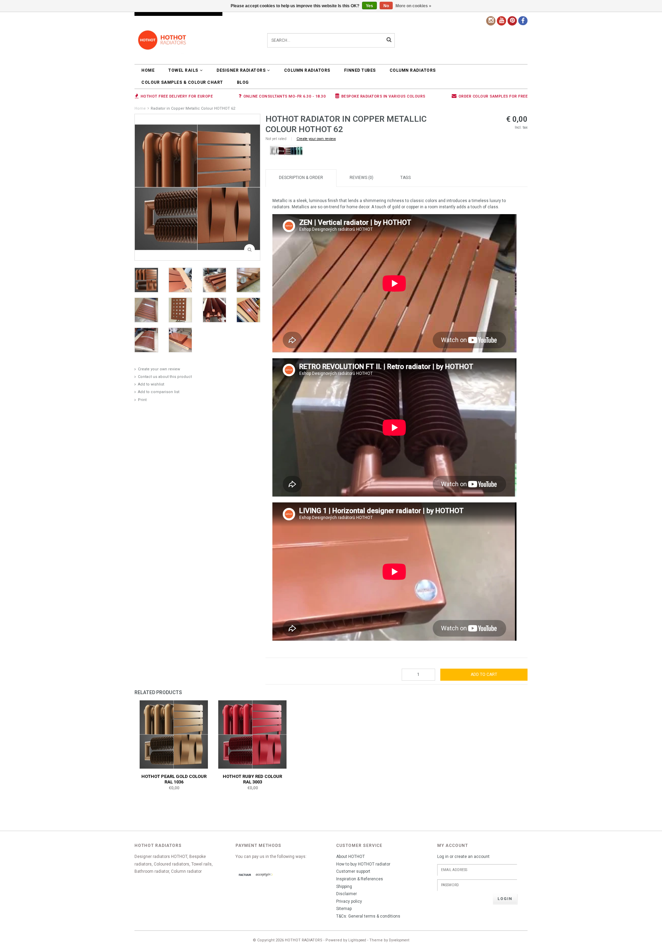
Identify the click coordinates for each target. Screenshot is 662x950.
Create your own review (159, 369)
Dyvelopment (399, 940)
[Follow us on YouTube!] (501, 21)
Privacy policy (349, 901)
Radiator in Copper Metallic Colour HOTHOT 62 (193, 108)
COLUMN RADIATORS (307, 70)
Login (505, 899)
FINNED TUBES (360, 70)
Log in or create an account (463, 856)
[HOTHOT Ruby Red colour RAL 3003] (252, 734)
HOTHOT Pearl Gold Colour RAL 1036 (174, 779)
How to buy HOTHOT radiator (363, 864)
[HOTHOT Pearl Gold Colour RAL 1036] (174, 734)
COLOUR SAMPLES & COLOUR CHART (182, 82)
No (386, 5)
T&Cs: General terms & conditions (368, 916)
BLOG (243, 82)
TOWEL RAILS (183, 70)
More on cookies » (413, 5)
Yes (369, 5)
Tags (405, 177)
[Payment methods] (245, 875)
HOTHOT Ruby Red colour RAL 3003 (252, 779)
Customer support (353, 871)
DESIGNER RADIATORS (241, 70)
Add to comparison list (158, 392)
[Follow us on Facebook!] (523, 20)
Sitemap (344, 908)
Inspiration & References (359, 879)
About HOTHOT (350, 856)
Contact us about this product (165, 376)
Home (147, 70)
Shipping (344, 886)
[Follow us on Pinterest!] (512, 21)
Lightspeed (357, 940)
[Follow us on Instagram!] (490, 21)
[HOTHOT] (286, 151)
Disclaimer (346, 893)
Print (142, 400)
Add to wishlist (151, 384)
